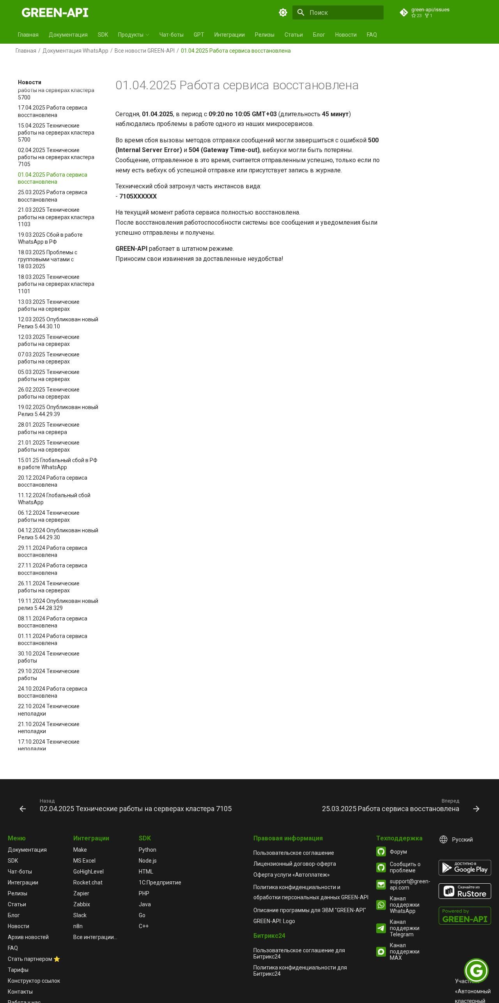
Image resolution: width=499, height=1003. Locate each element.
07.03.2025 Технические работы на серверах (49, 358)
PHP (144, 893)
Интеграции (229, 35)
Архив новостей (28, 937)
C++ (144, 926)
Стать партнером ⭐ (34, 959)
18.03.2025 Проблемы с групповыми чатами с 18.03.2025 (47, 259)
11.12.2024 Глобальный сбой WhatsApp (54, 498)
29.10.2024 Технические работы (49, 674)
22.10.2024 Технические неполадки (49, 709)
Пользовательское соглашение (293, 853)
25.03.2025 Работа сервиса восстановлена (52, 195)
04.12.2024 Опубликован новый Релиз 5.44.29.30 (58, 533)
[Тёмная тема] (283, 12)
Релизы (264, 35)
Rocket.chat (88, 882)
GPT (199, 35)
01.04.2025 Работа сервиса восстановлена (52, 178)
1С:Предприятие (160, 882)
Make (80, 850)
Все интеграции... (95, 937)
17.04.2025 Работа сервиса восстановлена (52, 111)
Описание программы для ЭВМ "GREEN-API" (309, 910)
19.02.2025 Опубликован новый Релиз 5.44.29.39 (58, 410)
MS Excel (84, 861)
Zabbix (81, 904)
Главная (28, 35)
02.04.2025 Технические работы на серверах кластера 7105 (56, 157)
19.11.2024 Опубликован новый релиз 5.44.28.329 (58, 604)
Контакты (20, 992)
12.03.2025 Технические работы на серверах (49, 340)
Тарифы (18, 970)
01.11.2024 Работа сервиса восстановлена (52, 639)
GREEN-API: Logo (274, 921)
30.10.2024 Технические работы (49, 657)
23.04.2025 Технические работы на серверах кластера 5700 (56, 90)
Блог (319, 35)
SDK (103, 35)
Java (145, 904)
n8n (78, 926)
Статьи (294, 35)
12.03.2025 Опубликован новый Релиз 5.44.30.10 (58, 322)
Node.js (148, 861)
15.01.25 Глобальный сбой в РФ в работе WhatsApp (57, 463)
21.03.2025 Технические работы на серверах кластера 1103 (56, 217)
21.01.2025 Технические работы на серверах (49, 445)
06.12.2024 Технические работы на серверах (49, 516)
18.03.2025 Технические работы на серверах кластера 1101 (56, 284)
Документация (68, 35)
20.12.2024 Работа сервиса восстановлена (52, 480)
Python (147, 850)
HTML (146, 871)
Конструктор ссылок (34, 981)
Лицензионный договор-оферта (294, 864)
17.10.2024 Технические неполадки (49, 744)
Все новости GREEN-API (145, 51)
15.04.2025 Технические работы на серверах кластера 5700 (56, 132)
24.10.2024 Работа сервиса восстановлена (52, 692)
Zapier (81, 893)
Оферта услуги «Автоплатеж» (291, 875)
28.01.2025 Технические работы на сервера (49, 428)
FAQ (372, 35)
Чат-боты (171, 35)
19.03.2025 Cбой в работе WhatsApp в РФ (50, 238)
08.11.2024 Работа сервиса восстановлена (52, 621)
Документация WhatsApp (75, 51)
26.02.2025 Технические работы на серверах (49, 393)
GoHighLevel (88, 871)
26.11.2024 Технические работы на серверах (49, 586)
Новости (346, 35)
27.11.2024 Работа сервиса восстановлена (52, 569)
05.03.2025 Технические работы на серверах (49, 375)
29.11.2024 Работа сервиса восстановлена (52, 551)
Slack (80, 915)
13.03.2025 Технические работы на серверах (49, 305)
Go (142, 915)
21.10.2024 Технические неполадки (49, 727)
